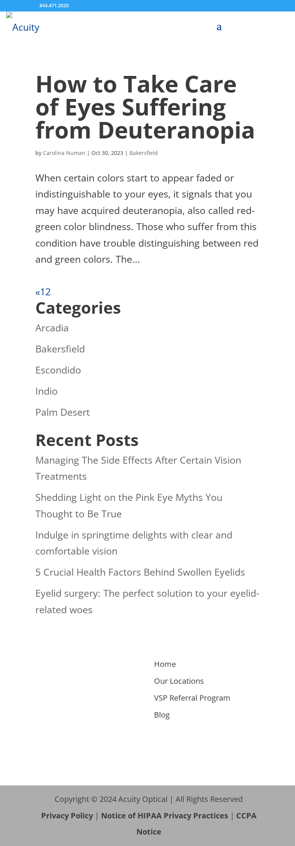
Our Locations (179, 681)
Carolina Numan (64, 152)
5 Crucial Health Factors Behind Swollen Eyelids (140, 571)
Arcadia (52, 327)
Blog (162, 714)
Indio (46, 390)
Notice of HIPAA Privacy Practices (164, 815)
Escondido (58, 369)
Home (165, 664)
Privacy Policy (67, 815)
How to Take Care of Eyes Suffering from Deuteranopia (145, 106)
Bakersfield (143, 152)
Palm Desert (62, 411)
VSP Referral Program (192, 698)
